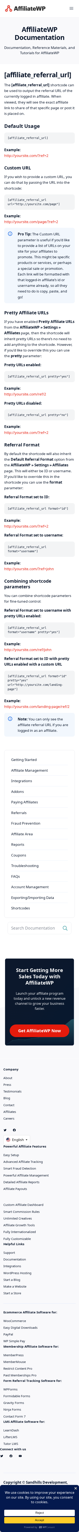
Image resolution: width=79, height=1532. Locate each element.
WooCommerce (14, 1321)
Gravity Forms (13, 1403)
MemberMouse (14, 1362)
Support (9, 1252)
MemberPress (13, 1355)
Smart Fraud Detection (19, 1168)
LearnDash (11, 1430)
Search (65, 928)
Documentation (14, 1259)
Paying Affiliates (24, 802)
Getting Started (24, 759)
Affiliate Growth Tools (19, 1225)
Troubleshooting (25, 865)
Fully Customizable (17, 1239)
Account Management (30, 886)
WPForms (10, 1389)
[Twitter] (6, 1130)
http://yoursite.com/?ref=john (29, 568)
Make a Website (14, 1286)
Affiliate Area (22, 834)
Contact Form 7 (14, 1416)
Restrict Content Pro (17, 1368)
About (7, 1078)
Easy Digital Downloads (20, 1327)
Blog (6, 1098)
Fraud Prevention (25, 823)
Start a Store (12, 1293)
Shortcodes (20, 908)
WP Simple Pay (14, 1341)
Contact (8, 1105)
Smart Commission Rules (21, 1211)
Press (7, 1084)
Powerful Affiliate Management (26, 1175)
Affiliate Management (29, 770)
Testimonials (12, 1091)
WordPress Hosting (17, 1273)
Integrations (21, 780)
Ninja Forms (12, 1409)
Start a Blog (11, 1280)
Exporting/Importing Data (32, 897)
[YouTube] (22, 1456)
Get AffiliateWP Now (39, 1031)
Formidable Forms (16, 1396)
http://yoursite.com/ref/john (28, 649)
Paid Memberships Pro (19, 1375)
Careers (8, 1118)
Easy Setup (11, 1155)
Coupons (18, 855)
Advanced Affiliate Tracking (23, 1161)
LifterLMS (10, 1437)
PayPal (8, 1334)
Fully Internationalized (19, 1232)
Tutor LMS (10, 1443)
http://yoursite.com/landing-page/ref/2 (37, 706)
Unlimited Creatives (17, 1218)
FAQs (15, 876)
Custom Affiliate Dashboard (23, 1205)
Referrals (19, 812)
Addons (17, 791)
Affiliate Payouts (15, 1189)
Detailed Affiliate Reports (21, 1182)
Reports (17, 844)
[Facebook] (16, 1130)
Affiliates (9, 1112)
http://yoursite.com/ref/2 (25, 394)
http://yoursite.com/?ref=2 (26, 155)
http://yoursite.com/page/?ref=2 (31, 221)
